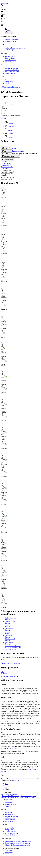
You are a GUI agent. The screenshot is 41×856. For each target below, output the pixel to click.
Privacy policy (9, 81)
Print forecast (7, 151)
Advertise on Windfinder (12, 70)
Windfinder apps (9, 56)
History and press (10, 58)
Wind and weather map (11, 39)
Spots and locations (10, 41)
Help (8, 30)
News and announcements (12, 71)
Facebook (17, 87)
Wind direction (5, 163)
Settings (10, 33)
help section (14, 748)
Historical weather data (11, 68)
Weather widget (9, 50)
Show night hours (8, 159)
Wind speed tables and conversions (15, 48)
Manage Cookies (10, 73)
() (6, 165)
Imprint (7, 83)
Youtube (27, 845)
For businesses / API (11, 61)
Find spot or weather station (11, 663)
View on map (8, 87)
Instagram (28, 843)
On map (4, 118)
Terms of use (8, 80)
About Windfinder (10, 60)
